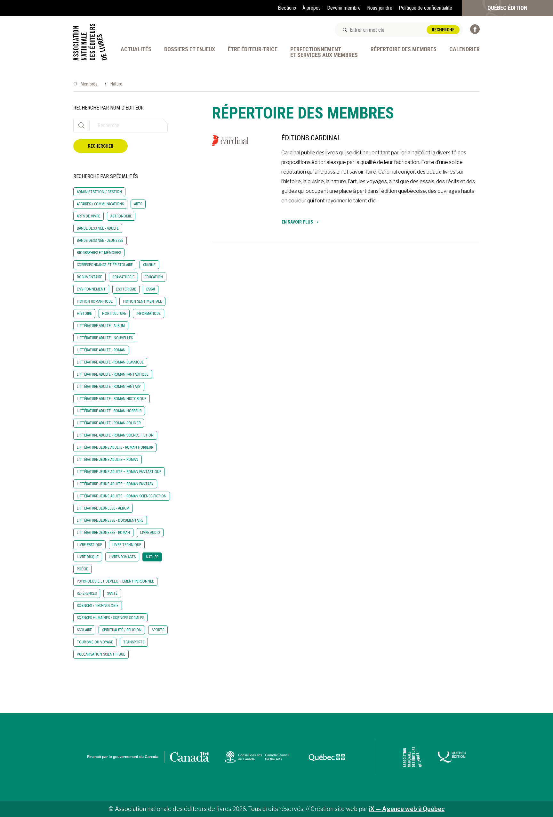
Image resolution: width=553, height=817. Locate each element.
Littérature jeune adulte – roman (107, 459)
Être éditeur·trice (252, 49)
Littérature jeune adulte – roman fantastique (119, 472)
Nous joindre (379, 8)
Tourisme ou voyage (95, 642)
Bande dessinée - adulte (98, 228)
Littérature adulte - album (101, 325)
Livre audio (150, 532)
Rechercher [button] (100, 146)
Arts (138, 204)
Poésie (82, 569)
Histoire (84, 313)
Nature (152, 557)
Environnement (91, 289)
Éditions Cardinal (311, 138)
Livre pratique (89, 545)
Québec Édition (507, 7)
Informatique (148, 313)
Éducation (154, 277)
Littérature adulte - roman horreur (109, 411)
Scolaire (84, 630)
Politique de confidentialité (425, 8)
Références (87, 593)
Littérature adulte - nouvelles (105, 338)
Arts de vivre (88, 216)
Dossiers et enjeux (189, 49)
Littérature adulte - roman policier (108, 423)
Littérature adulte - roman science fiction (115, 435)
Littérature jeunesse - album (103, 508)
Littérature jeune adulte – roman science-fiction (121, 496)
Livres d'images (122, 557)
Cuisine (149, 265)
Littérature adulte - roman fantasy (109, 386)
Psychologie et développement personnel (115, 581)
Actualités (136, 49)
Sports (158, 630)
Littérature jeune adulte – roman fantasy (115, 484)
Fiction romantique (95, 301)
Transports (133, 642)
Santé (112, 593)
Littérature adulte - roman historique (111, 398)
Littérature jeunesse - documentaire (110, 520)
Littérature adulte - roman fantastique (112, 374)
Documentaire (89, 277)
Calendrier (464, 49)
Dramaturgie (123, 277)
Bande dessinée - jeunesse (100, 240)
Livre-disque (88, 557)
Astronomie (121, 216)
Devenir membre (344, 8)
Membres (89, 83)
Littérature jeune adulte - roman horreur (115, 447)
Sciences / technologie (97, 605)
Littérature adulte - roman (101, 350)
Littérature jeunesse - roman (103, 532)
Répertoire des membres (404, 49)
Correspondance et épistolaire (105, 265)
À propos (311, 8)
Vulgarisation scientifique (101, 654)
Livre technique (126, 545)
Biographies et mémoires (99, 252)
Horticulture (114, 313)
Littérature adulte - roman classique (110, 362)
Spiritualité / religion (121, 630)
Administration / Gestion (99, 192)
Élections (287, 8)
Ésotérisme (126, 289)
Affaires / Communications (100, 204)
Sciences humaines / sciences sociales (110, 618)
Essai (150, 289)
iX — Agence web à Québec (407, 808)
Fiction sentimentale (142, 301)
